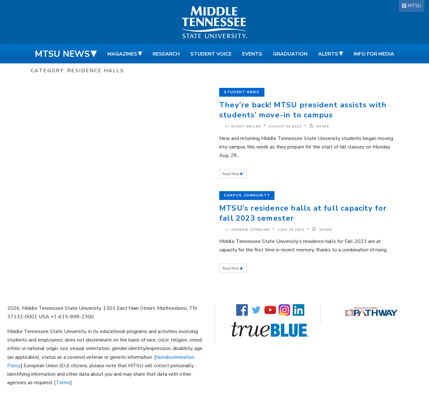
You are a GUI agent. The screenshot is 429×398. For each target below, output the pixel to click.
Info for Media (374, 54)
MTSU (414, 6)
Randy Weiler (246, 126)
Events (252, 54)
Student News (242, 92)
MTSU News (62, 54)
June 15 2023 (291, 230)
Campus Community (247, 195)
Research (166, 54)
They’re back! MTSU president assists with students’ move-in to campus (303, 110)
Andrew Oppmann (250, 230)
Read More (231, 174)
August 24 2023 (285, 126)
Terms (63, 382)
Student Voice (210, 54)
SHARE (322, 126)
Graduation (290, 54)
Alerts (328, 54)
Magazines (122, 54)
